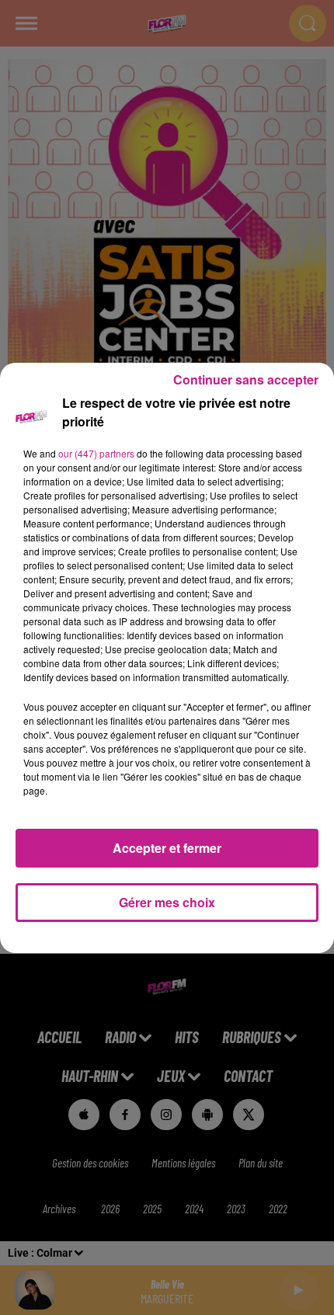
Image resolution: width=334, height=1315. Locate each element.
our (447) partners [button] (96, 453)
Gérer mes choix (167, 902)
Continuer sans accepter (245, 379)
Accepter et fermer (167, 848)
